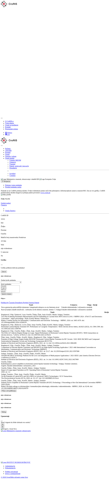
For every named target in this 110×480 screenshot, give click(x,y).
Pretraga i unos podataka (13, 185)
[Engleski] (10, 288)
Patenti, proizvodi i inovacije (19, 166)
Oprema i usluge (10, 156)
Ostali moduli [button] (9, 158)
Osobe (7, 154)
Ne (2, 427)
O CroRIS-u (9, 121)
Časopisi (12, 164)
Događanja (13, 168)
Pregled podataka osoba (13, 187)
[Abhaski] (10, 290)
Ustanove (12, 162)
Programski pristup (11, 129)
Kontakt (8, 127)
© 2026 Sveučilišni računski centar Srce (14, 477)
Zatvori (4, 271)
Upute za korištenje (11, 125)
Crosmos (12, 175)
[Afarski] (10, 292)
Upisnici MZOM (15, 160)
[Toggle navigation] (2, 145)
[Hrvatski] (10, 286)
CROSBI (8, 150)
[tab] (6, 203)
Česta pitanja (9, 123)
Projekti (7, 152)
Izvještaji (12, 174)
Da (2, 424)
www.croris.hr (45, 193)
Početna (8, 149)
